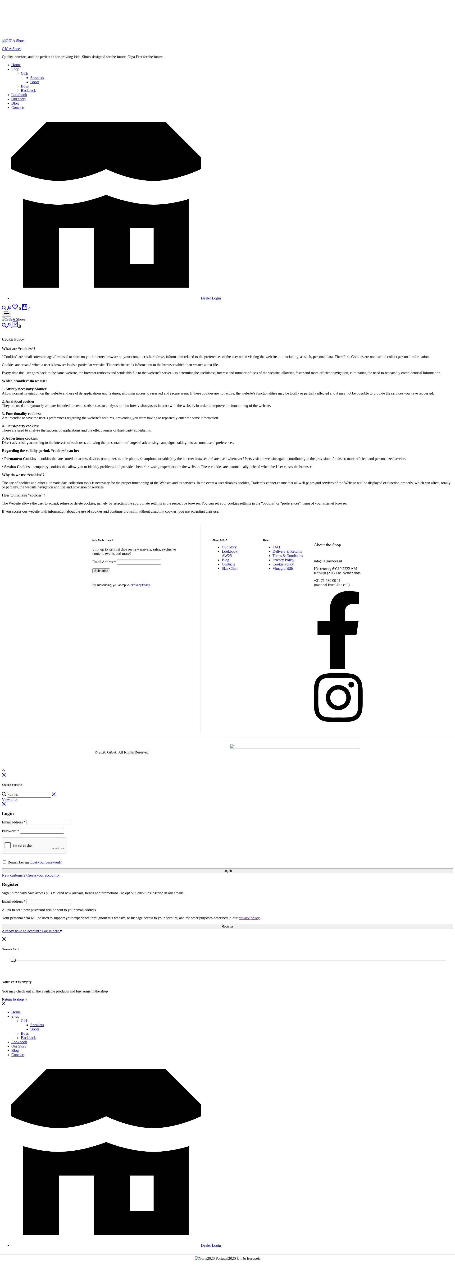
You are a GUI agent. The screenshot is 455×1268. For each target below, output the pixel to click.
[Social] (338, 668)
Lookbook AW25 (229, 553)
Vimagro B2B (283, 568)
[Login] (9, 309)
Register (227, 926)
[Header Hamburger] (6, 314)
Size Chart (229, 568)
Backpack (28, 90)
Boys (25, 86)
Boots (34, 82)
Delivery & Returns (287, 551)
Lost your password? (46, 862)
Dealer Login (211, 298)
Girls (24, 73)
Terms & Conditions (288, 556)
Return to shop (13, 999)
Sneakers (37, 78)
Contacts (17, 108)
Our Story (18, 99)
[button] (17, 309)
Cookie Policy (283, 564)
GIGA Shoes (11, 49)
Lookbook (19, 95)
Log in (227, 871)
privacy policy (248, 918)
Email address (14, 822)
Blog (15, 103)
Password (10, 831)
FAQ (276, 547)
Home (16, 65)
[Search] (4, 309)
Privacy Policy (141, 585)
